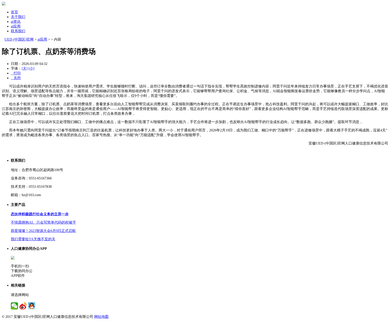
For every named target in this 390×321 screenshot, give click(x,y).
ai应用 (16, 26)
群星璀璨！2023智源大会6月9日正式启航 (43, 231)
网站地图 (101, 317)
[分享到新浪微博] (23, 306)
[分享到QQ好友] (31, 306)
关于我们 (18, 17)
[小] (31, 68)
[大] (25, 68)
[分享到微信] (14, 306)
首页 (14, 12)
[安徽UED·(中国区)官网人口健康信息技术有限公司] (3, 4)
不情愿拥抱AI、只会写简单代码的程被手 (43, 222)
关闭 (16, 78)
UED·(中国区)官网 (19, 39)
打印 (16, 73)
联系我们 (18, 31)
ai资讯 (16, 21)
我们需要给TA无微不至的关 (33, 239)
